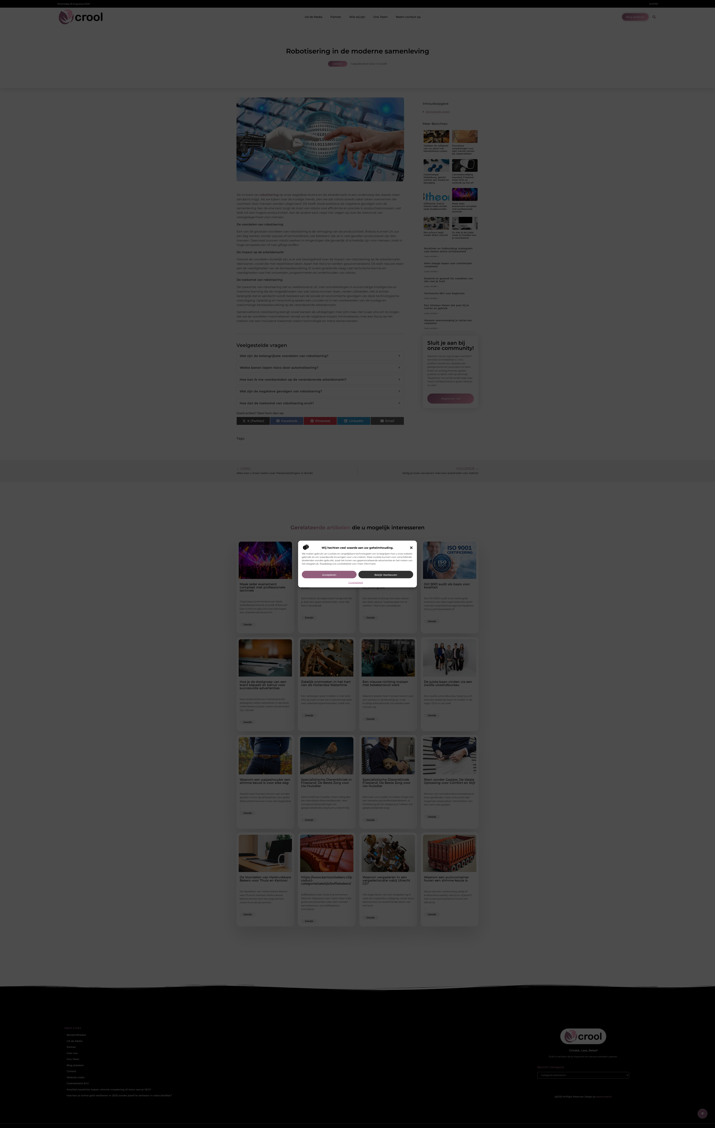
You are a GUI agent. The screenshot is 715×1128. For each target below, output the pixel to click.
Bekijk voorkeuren (385, 574)
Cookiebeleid (355, 582)
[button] (411, 547)
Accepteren (329, 574)
